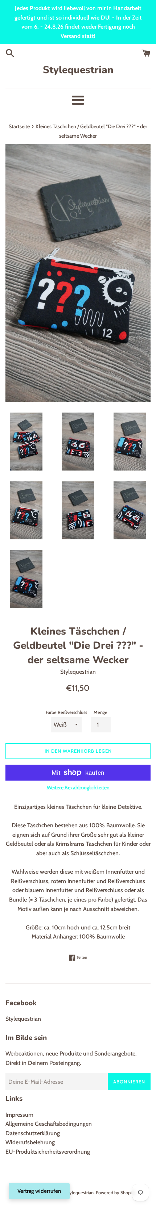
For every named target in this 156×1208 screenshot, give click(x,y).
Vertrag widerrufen (39, 1191)
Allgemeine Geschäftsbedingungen (48, 1123)
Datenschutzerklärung (32, 1133)
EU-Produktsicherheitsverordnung (47, 1151)
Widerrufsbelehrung (30, 1142)
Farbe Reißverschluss (66, 712)
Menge (100, 712)
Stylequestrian (78, 70)
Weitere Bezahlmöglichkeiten (78, 787)
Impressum (19, 1114)
